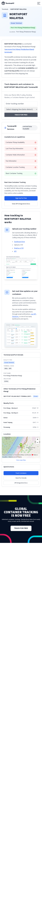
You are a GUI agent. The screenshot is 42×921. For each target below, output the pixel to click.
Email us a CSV (19, 248)
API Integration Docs (21, 483)
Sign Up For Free (21, 198)
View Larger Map (21, 460)
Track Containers (21, 473)
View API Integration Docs (21, 204)
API (15, 251)
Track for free (21, 115)
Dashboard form (19, 242)
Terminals (5, 9)
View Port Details (21, 478)
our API (33, 314)
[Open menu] (38, 3)
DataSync (15, 316)
